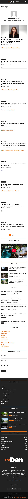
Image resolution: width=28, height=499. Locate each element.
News (14, 493)
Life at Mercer (4, 294)
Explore (3, 388)
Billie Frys (3, 44)
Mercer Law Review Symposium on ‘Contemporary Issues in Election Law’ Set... (12, 83)
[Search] (26, 2)
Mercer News (4, 37)
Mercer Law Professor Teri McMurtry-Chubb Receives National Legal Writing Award (12, 226)
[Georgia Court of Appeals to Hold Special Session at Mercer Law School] (14, 95)
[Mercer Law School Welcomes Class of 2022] (14, 115)
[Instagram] (12, 489)
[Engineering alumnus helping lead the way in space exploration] (4, 426)
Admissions (18, 493)
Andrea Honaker (8, 302)
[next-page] (18, 235)
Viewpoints (11, 276)
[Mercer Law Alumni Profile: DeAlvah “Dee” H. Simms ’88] (14, 156)
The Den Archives (5, 331)
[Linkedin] (15, 489)
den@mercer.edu (17, 480)
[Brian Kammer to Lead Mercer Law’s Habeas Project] (14, 176)
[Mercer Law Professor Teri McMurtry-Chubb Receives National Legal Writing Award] (14, 216)
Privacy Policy (15, 497)
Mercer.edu (4, 333)
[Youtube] (19, 489)
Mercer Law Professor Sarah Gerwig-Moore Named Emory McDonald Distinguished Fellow (12, 41)
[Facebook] (8, 489)
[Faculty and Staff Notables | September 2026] (4, 420)
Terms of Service (23, 497)
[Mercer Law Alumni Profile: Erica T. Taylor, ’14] (14, 53)
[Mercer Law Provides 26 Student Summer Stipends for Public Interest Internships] (14, 136)
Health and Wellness (12, 270)
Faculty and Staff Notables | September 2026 (18, 418)
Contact (3, 403)
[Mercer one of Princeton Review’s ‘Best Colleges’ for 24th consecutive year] (4, 281)
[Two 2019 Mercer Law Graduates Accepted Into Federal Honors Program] (14, 196)
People (3, 302)
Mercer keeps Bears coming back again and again (13, 321)
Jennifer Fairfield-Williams (12, 317)
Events (3, 335)
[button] (2, 2)
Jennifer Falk (9, 294)
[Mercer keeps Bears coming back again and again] (4, 414)
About (2, 386)
